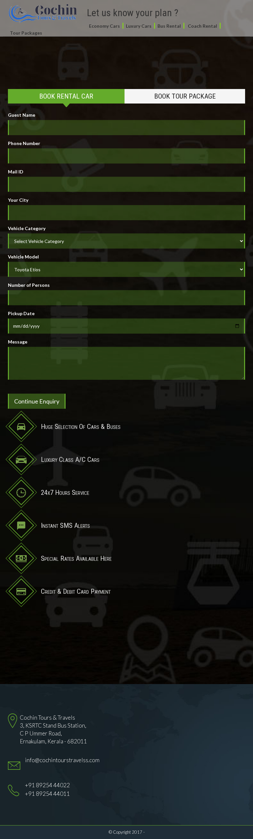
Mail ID (15, 171)
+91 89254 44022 (47, 785)
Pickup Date (21, 313)
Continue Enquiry (36, 401)
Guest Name (21, 115)
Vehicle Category (26, 228)
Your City (18, 200)
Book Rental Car (66, 96)
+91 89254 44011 (47, 793)
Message (17, 342)
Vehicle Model (23, 256)
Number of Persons (29, 285)
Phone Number (24, 143)
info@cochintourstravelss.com (62, 760)
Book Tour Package (185, 96)
